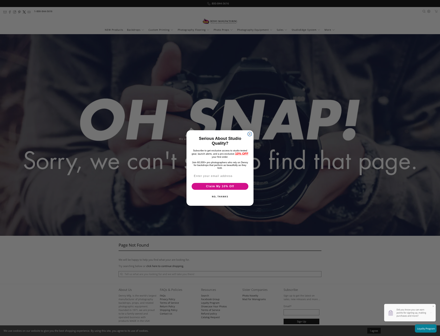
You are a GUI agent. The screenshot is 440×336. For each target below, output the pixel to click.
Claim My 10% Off (220, 186)
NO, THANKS (220, 196)
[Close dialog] (250, 134)
